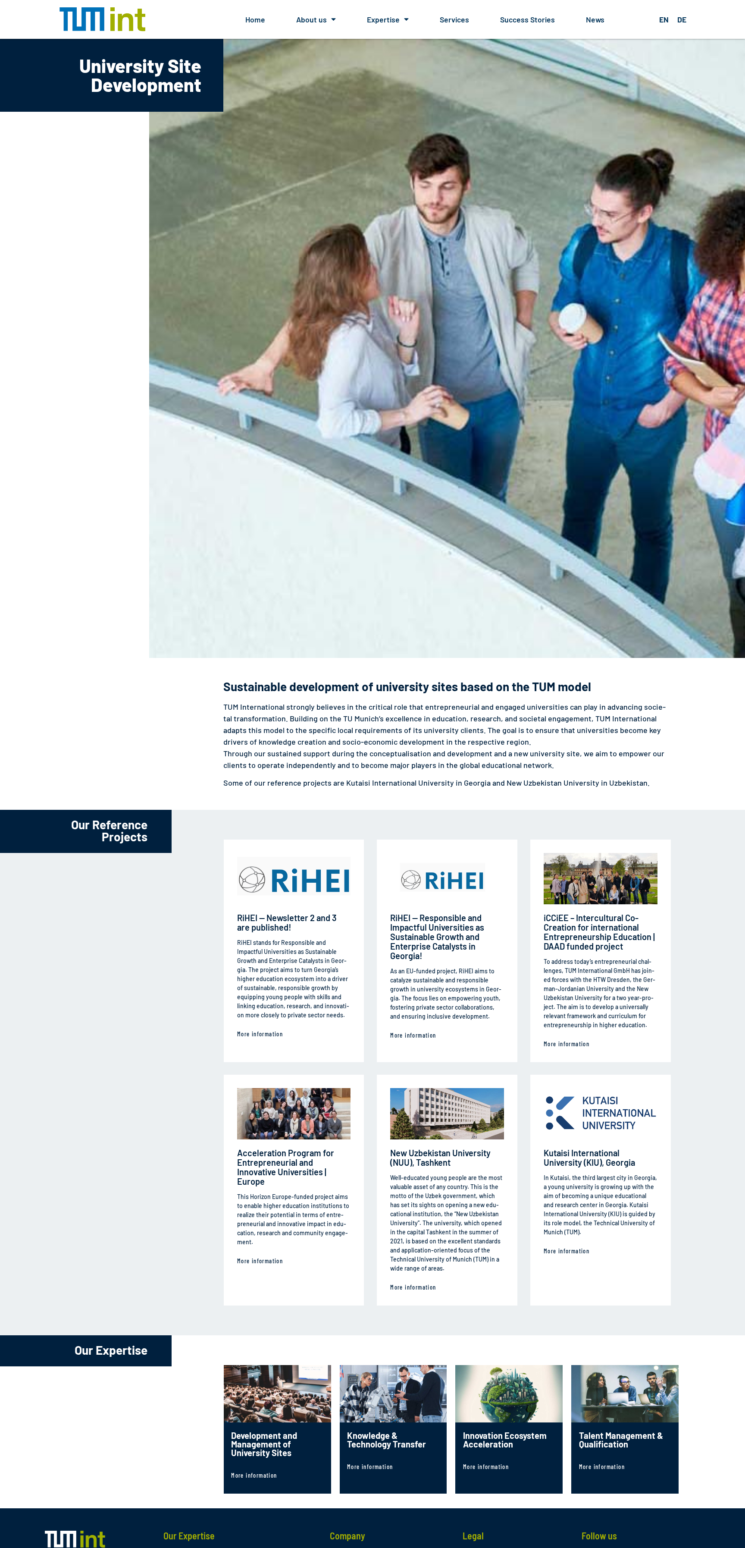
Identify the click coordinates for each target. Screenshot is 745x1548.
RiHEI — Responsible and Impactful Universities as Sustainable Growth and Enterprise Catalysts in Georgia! (437, 936)
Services (454, 19)
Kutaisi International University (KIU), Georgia (589, 1157)
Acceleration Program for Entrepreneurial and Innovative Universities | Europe (285, 1167)
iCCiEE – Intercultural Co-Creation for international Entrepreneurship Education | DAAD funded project (599, 931)
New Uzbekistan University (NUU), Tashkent (440, 1157)
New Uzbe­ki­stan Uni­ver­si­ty (553, 782)
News (595, 19)
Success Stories (527, 19)
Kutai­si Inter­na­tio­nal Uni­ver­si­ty (400, 782)
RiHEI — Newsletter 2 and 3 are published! (287, 922)
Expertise (383, 19)
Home (255, 19)
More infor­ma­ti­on (260, 1034)
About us (311, 19)
